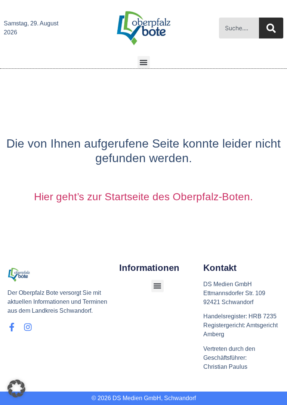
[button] (144, 62)
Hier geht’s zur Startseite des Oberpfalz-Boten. (143, 196)
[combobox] (239, 28)
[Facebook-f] (11, 327)
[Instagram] (28, 327)
